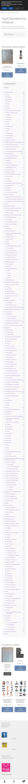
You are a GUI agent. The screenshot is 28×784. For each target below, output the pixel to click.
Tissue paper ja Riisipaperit (12, 478)
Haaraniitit (9, 228)
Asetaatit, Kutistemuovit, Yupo (13, 471)
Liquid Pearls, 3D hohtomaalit (13, 386)
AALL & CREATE (10, 330)
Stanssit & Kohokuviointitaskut (11, 532)
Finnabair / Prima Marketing (13, 382)
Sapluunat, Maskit (9, 505)
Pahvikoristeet (8, 440)
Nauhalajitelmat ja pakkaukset (14, 246)
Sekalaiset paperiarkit (13, 469)
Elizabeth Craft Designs (12, 539)
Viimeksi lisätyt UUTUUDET (12, 156)
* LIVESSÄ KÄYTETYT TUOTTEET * (12, 146)
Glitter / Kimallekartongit (12, 473)
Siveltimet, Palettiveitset (12, 389)
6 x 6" (8, 447)
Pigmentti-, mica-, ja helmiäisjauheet (13, 491)
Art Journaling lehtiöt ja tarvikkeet (14, 451)
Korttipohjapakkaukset (12, 268)
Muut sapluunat (10, 512)
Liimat (8, 609)
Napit (8, 241)
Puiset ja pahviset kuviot (12, 252)
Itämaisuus (9, 99)
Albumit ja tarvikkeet (9, 194)
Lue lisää (7, 673)
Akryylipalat (9, 311)
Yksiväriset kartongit (11, 482)
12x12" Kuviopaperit (11, 462)
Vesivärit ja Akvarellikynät (10, 631)
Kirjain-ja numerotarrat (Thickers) (14, 598)
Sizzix (8, 571)
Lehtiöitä (8, 286)
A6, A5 (9, 273)
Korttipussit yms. (10, 607)
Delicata (8, 414)
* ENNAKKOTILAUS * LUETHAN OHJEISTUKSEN (14, 142)
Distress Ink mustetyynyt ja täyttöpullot (15, 416)
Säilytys (6, 503)
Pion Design (10, 464)
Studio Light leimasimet (12, 364)
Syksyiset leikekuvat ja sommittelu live (15, 151)
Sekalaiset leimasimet (11, 355)
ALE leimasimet (10, 185)
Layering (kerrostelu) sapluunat (13, 509)
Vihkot (8, 178)
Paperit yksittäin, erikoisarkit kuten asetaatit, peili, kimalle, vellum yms (14, 459)
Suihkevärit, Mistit (9, 580)
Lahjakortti (7, 298)
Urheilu (8, 128)
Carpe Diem (9, 162)
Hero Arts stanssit (10, 544)
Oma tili (4, 781)
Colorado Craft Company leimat (13, 336)
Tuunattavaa (8, 615)
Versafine (9, 435)
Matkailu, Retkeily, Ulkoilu (12, 112)
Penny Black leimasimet (12, 350)
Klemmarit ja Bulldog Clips (12, 165)
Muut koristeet (10, 239)
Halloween (9, 97)
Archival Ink (9, 411)
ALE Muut (8, 187)
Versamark (9, 438)
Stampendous (10, 357)
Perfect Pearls (10, 500)
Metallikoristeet (10, 236)
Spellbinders (9, 573)
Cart (21, 780)
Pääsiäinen (9, 117)
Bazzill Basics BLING (12, 484)
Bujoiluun (9, 160)
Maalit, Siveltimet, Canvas (10, 368)
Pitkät (9, 277)
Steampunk (9, 119)
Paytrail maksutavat (7, 774)
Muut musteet (10, 426)
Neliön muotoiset (11, 550)
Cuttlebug (9, 528)
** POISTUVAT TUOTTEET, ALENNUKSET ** (14, 183)
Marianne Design (10, 562)
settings (8, 5)
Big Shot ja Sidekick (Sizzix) (12, 525)
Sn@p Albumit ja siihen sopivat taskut (15, 199)
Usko (8, 131)
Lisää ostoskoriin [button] (7, 74)
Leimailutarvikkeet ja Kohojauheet (12, 309)
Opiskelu (8, 115)
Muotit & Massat (8, 400)
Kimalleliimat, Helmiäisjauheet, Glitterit (13, 215)
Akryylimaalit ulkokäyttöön (12, 370)
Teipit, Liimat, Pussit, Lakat (10, 605)
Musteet (7, 407)
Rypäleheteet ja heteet (12, 255)
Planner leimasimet (11, 172)
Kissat (8, 103)
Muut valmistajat (10, 169)
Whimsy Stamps (10, 366)
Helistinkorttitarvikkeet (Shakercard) (13, 208)
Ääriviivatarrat (10, 596)
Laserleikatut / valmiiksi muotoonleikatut (15, 307)
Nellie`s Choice (10, 566)
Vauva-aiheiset (10, 135)
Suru (8, 122)
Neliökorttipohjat (10, 280)
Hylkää (10, 8)
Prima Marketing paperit (13, 466)
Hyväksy (4, 8)
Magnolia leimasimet (11, 348)
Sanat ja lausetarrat (11, 600)
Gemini (8, 530)
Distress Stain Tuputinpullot (13, 422)
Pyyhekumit (9, 289)
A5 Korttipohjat (10, 264)
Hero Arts (9, 341)
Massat (8, 402)
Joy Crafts (9, 546)
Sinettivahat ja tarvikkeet (10, 521)
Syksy (8, 124)
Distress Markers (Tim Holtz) (13, 284)
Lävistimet (9, 620)
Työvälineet (7, 618)
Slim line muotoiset (12, 553)
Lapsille (8, 108)
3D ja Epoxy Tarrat (10, 594)
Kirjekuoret (9, 266)
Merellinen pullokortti (11, 149)
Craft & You (9, 534)
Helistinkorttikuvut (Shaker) (12, 210)
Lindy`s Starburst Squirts (12, 498)
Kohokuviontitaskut (11, 548)
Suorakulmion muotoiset (13, 555)
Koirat (8, 106)
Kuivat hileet (9, 219)
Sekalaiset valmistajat (11, 569)
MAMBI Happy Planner (11, 167)
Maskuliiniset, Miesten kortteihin (14, 110)
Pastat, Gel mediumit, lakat (12, 395)
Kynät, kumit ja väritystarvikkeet (12, 282)
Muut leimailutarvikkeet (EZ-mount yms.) (15, 320)
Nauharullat (10, 248)
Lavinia (8, 343)
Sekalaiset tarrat (10, 603)
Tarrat (6, 591)
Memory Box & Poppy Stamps (13, 564)
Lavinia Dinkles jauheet (12, 221)
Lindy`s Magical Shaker (12, 496)
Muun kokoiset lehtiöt (11, 456)
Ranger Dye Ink (10, 429)
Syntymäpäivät (10, 126)
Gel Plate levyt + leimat (10, 206)
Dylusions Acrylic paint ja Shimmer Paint (15, 380)
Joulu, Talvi (9, 101)
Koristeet (7, 226)
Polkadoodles (10, 352)
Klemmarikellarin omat (11, 305)
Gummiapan (9, 541)
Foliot (6, 203)
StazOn (8, 431)
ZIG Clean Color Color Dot (12, 293)
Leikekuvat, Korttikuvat (10, 300)
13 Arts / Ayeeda (10, 582)
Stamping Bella (10, 361)
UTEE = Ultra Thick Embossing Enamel (15, 325)
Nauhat (8, 243)
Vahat (8, 398)
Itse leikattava (10, 302)
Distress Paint (10, 377)
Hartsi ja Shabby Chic (11, 231)
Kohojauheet (9, 314)
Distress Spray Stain (11, 587)
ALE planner (9, 190)
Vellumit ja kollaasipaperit (12, 480)
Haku (14, 781)
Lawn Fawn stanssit (11, 557)
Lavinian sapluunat (11, 507)
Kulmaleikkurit (11, 624)
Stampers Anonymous (11, 359)
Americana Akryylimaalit (12, 373)
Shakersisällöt (10, 212)
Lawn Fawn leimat (10, 345)
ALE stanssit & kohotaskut (12, 192)
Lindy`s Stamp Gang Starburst (13, 589)
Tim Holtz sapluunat (11, 516)
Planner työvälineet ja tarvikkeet (14, 174)
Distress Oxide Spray (11, 584)
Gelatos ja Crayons (11, 393)
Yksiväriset (10, 489)
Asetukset (17, 8)
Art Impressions (10, 332)
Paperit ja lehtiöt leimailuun (12, 323)
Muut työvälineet (10, 629)
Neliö (9, 275)
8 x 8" (8, 449)
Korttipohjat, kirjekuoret (10, 261)
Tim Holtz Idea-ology (11, 257)
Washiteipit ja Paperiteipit (12, 259)
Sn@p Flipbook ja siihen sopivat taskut (15, 201)
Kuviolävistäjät (11, 627)
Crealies (8, 537)
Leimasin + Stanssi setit (12, 559)
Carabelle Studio (10, 334)
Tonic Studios (9, 578)
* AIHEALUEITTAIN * (9, 92)
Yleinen (6, 633)
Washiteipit (9, 181)
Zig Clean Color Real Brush (12, 296)
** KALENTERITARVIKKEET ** (11, 158)
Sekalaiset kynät (10, 291)
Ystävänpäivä (9, 137)
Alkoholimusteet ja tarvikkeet (13, 409)
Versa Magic (9, 433)
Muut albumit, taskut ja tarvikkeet (14, 196)
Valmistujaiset (10, 133)
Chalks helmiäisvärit (11, 494)
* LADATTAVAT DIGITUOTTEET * (11, 144)
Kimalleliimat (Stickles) (11, 217)
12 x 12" (8, 445)
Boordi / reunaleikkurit (13, 622)
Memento (9, 424)
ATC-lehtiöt (9, 454)
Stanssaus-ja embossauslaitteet (12, 523)
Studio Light (9, 575)
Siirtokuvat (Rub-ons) (9, 519)
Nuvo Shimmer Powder (12, 224)
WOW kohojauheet (12, 318)
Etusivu (4, 12)
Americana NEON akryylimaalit (13, 375)
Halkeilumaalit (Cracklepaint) (13, 384)
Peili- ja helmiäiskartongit (12, 475)
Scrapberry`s (11, 487)
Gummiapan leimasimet (12, 339)
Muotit (8, 405)
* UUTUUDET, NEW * (9, 153)
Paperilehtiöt (8, 442)
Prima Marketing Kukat (11, 250)
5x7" (9, 270)
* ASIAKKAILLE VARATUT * (10, 140)
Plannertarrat (9, 176)
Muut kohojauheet (12, 316)
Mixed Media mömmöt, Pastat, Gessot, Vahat (14, 391)
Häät (8, 94)
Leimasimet (7, 327)
